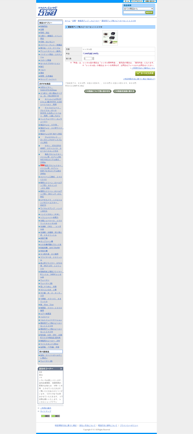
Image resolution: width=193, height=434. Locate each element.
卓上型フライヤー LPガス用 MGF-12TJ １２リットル (51, 266)
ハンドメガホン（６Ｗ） (50, 214)
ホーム (67, 21)
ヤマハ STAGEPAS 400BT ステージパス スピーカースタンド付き (51, 148)
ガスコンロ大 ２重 (48, 290)
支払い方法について (87, 425)
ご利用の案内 (45, 408)
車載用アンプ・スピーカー (89, 21)
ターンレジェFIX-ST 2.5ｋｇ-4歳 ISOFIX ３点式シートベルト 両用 (51, 102)
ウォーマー (44, 280)
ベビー (43, 70)
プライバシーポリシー (129, 425)
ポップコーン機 (46, 241)
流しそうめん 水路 (48, 287)
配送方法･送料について (107, 425)
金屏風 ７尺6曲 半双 (49, 347)
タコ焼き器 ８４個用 (49, 254)
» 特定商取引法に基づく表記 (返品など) (139, 79)
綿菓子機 (43, 238)
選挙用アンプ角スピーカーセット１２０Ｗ (118, 21)
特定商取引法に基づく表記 (66, 425)
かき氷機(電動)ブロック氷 (50, 245)
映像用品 (43, 26)
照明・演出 (44, 33)
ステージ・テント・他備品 (51, 45)
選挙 (42, 73)
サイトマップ (45, 411)
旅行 (42, 67)
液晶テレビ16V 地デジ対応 (51, 134)
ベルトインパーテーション (51, 320)
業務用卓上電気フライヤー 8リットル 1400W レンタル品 (52, 274)
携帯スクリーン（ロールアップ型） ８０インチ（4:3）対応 (51, 185)
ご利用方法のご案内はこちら (143, 68)
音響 (42, 29)
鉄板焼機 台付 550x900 (50, 248)
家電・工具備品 (46, 76)
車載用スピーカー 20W (50, 341)
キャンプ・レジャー (48, 79)
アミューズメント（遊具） (51, 51)
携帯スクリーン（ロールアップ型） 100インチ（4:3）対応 (51, 194)
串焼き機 (43, 251)
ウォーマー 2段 (46, 283)
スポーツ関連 (45, 60)
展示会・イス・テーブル (50, 48)
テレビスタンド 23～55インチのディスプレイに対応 (51, 140)
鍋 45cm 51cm (47, 305)
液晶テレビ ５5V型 (49, 125)
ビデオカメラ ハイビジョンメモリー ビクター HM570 (51, 202)
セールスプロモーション (50, 63)
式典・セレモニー (47, 42)
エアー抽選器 (45, 314)
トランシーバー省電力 (49, 217)
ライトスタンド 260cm (49, 344)
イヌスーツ (44, 317)
